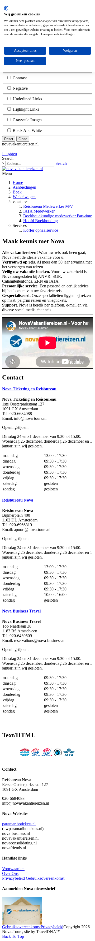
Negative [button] (20, 88)
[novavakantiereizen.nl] (22, 168)
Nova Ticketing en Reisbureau (29, 389)
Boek (17, 192)
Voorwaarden (13, 868)
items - (16, 148)
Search (61, 163)
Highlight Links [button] (26, 109)
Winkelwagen (24, 197)
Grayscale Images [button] (27, 120)
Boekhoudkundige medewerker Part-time (57, 216)
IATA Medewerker (39, 211)
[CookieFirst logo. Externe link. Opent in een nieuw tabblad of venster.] (6, 8)
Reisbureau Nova (17, 500)
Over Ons (10, 873)
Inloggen (9, 153)
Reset (8, 139)
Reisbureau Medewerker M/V (48, 206)
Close (22, 139)
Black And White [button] (27, 130)
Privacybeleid (13, 878)
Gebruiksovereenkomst (45, 878)
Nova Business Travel (21, 611)
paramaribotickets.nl (19, 824)
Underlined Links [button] (27, 99)
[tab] (47, 389)
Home (18, 182)
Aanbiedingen (24, 187)
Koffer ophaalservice (40, 230)
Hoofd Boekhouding (40, 220)
